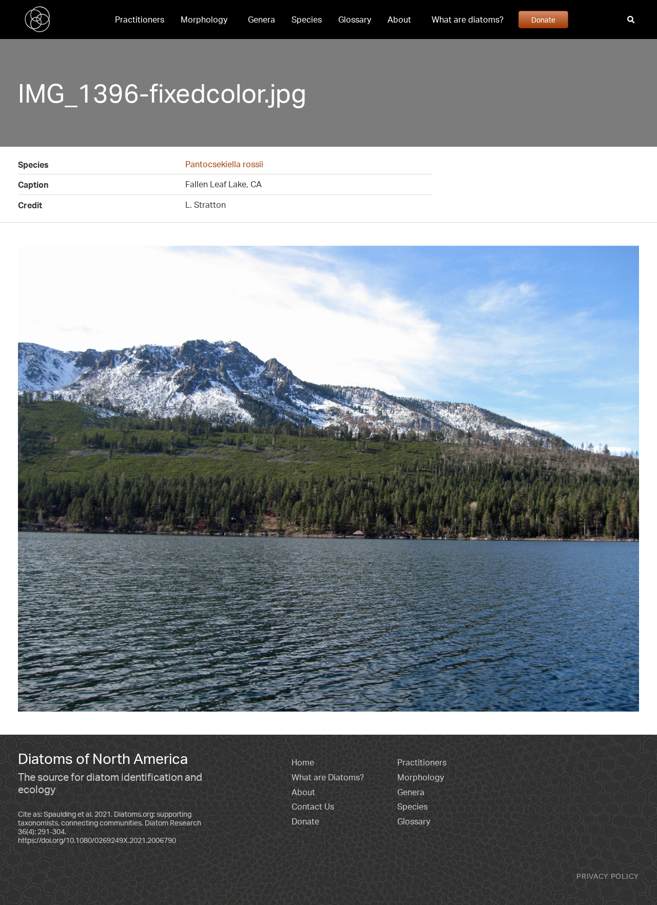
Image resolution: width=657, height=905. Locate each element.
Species (307, 19)
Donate (543, 19)
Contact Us (313, 806)
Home (303, 762)
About (399, 19)
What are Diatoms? (328, 777)
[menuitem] (139, 19)
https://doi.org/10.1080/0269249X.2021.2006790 (97, 840)
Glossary (354, 19)
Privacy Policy (607, 876)
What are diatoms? (468, 19)
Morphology (204, 19)
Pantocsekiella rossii (224, 164)
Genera (261, 19)
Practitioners (139, 19)
